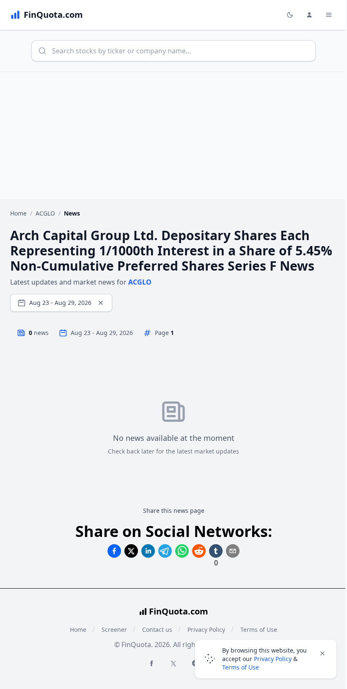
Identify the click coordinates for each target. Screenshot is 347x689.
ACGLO (45, 213)
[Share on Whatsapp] (182, 551)
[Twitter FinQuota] (173, 663)
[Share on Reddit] (199, 551)
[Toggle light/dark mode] (290, 15)
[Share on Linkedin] (148, 551)
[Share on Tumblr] (216, 551)
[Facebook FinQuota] (151, 663)
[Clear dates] (100, 303)
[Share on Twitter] (131, 551)
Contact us (157, 629)
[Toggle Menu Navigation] (329, 15)
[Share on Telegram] (165, 551)
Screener (114, 629)
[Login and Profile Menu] (309, 15)
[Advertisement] (173, 135)
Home (18, 213)
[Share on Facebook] (114, 551)
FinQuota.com (178, 611)
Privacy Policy (273, 659)
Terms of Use (240, 667)
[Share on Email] (233, 551)
